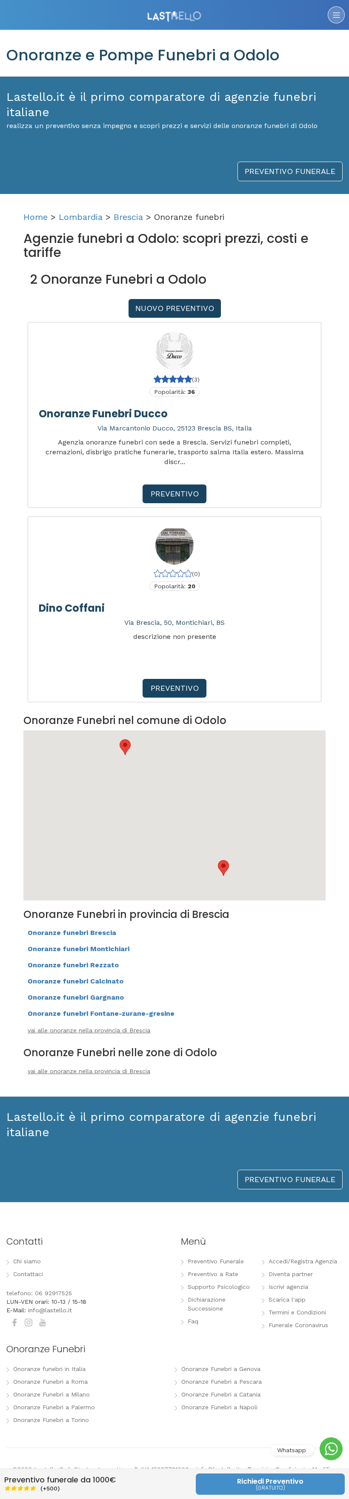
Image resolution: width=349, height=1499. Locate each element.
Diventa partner (291, 1274)
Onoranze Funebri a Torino (51, 1419)
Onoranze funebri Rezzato (73, 965)
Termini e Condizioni (297, 1312)
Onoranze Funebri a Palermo (54, 1407)
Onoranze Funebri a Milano (51, 1394)
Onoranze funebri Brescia (72, 933)
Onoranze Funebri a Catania (220, 1394)
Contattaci (28, 1274)
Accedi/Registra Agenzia (303, 1261)
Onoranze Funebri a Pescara (221, 1381)
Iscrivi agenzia (288, 1286)
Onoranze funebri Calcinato (75, 981)
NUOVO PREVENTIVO (174, 308)
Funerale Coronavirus (298, 1325)
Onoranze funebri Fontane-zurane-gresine (101, 1013)
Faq (193, 1321)
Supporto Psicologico (219, 1286)
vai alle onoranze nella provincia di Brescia (89, 1030)
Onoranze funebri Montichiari (78, 949)
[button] (125, 747)
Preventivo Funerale (216, 1261)
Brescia (128, 217)
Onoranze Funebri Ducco (103, 414)
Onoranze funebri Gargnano (76, 997)
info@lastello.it (50, 1310)
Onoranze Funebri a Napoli (219, 1407)
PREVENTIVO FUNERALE (290, 171)
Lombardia (81, 217)
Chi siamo (27, 1261)
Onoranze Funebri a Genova (220, 1368)
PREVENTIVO (175, 493)
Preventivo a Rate (213, 1274)
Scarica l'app (287, 1299)
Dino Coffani (72, 608)
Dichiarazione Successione (207, 1304)
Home (35, 217)
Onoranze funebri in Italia (49, 1368)
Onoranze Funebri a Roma (50, 1381)
